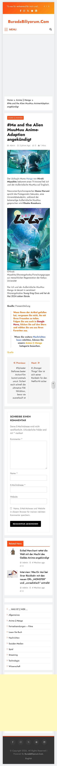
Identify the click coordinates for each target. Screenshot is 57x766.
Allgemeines (14, 614)
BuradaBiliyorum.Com (28, 21)
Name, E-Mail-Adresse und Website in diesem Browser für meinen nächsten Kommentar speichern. (27, 512)
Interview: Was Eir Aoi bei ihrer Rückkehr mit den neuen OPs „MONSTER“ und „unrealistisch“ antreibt (35, 577)
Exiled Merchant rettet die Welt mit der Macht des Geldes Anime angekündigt (34, 554)
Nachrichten (39, 336)
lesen (19, 339)
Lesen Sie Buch (15, 632)
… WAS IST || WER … (18, 609)
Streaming (13, 654)
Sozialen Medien (16, 643)
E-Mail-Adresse (17, 485)
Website (14, 496)
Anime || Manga (15, 117)
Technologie (14, 660)
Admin (12, 145)
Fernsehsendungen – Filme (21, 626)
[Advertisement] (28, 65)
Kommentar (16, 439)
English (28, 758)
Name (14, 473)
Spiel (11, 649)
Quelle (10, 352)
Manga (29, 178)
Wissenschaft (14, 666)
